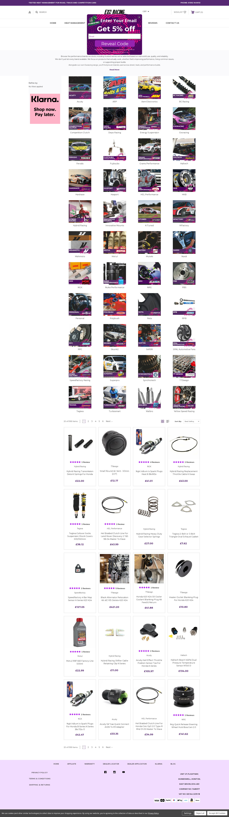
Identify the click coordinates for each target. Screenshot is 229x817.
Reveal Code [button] (114, 43)
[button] (139, 17)
